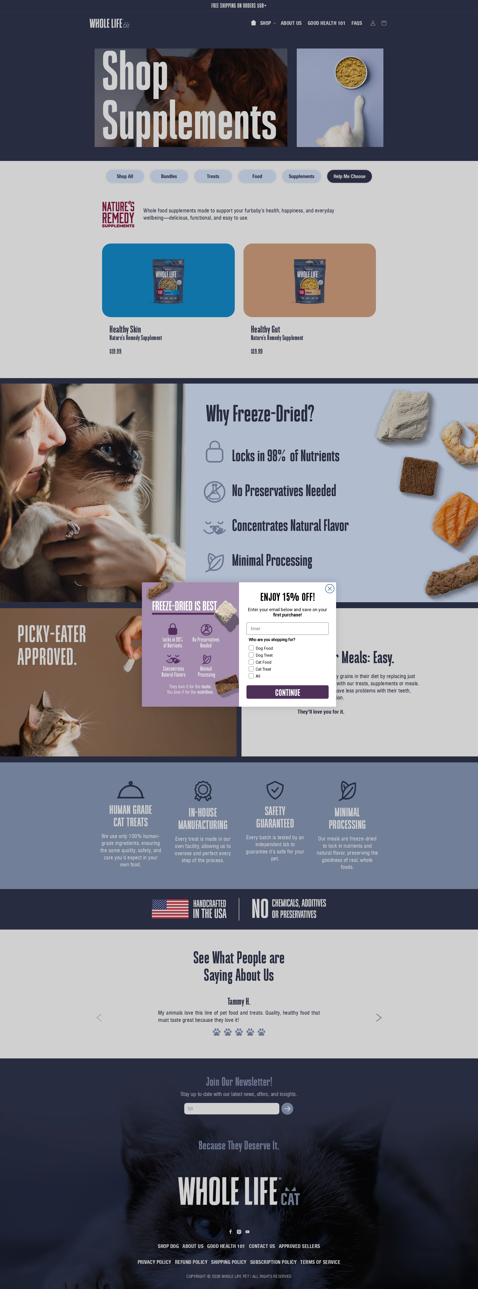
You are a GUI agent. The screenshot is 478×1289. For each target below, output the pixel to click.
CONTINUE (287, 692)
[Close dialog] (329, 588)
